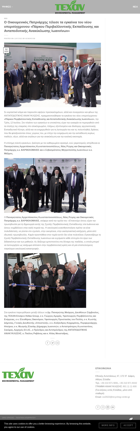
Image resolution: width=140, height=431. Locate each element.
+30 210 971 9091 (109, 383)
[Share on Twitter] (52, 343)
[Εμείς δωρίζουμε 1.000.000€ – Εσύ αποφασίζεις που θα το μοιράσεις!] (70, 7)
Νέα (6, 18)
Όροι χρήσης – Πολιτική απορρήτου (19, 418)
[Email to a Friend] (57, 343)
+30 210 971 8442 (128, 383)
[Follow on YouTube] (112, 407)
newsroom (30, 38)
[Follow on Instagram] (102, 407)
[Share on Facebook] (47, 343)
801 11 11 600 (130, 386)
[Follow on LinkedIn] (107, 407)
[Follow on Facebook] (98, 407)
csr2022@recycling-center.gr (116, 397)
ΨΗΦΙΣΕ (6, 7)
